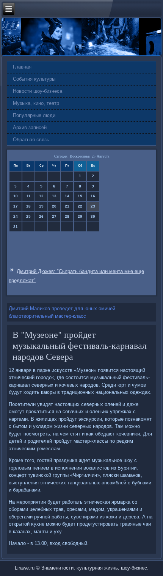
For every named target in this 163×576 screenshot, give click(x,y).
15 (80, 196)
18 (28, 206)
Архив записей (30, 127)
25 (28, 216)
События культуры (34, 79)
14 (67, 196)
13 (54, 196)
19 (41, 206)
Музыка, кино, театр (36, 103)
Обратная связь (31, 139)
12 (41, 196)
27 (54, 216)
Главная (22, 67)
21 (67, 206)
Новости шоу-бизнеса (37, 91)
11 (29, 196)
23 (93, 206)
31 (15, 227)
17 (15, 206)
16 (93, 196)
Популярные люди (34, 115)
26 (41, 216)
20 (54, 206)
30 (93, 216)
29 (80, 216)
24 (15, 216)
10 (15, 196)
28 (67, 216)
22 (80, 206)
